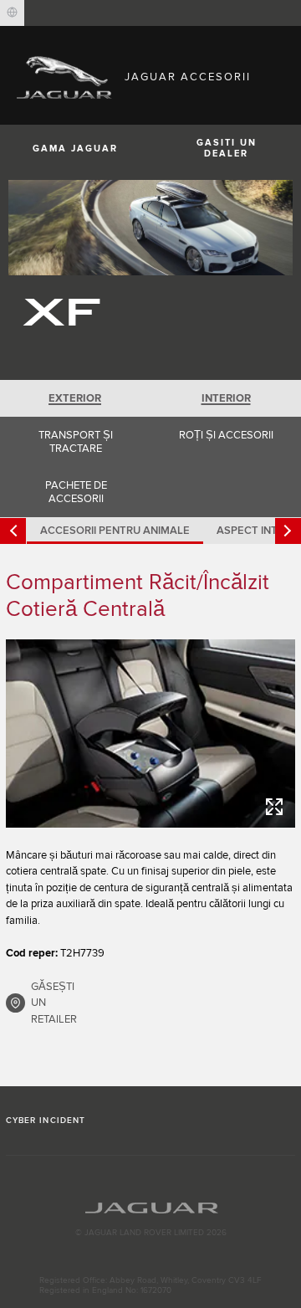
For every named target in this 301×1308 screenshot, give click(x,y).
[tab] (75, 398)
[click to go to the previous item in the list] (13, 531)
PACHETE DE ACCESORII (76, 492)
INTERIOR (226, 398)
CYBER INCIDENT (45, 1121)
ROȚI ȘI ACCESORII (226, 435)
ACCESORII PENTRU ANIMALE (115, 530)
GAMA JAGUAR (75, 148)
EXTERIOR (74, 398)
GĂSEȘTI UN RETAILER (54, 1003)
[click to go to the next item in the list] (288, 531)
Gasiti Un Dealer (226, 148)
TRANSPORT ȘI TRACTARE (75, 441)
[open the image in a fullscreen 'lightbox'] (150, 733)
